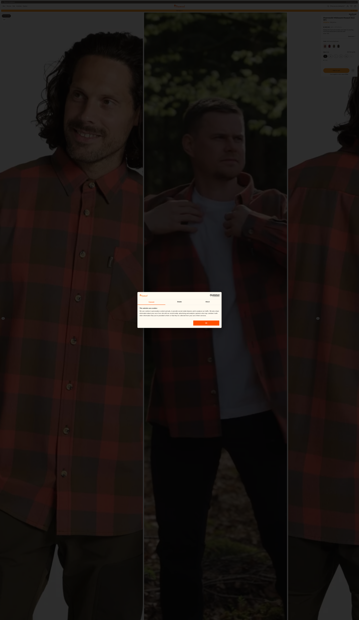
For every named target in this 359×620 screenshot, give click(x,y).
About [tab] (207, 302)
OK (206, 323)
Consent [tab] (151, 302)
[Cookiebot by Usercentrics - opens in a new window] (211, 295)
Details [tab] (179, 302)
